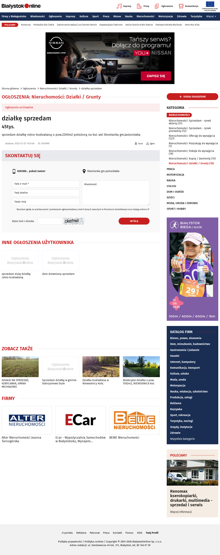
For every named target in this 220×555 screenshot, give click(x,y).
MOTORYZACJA (175, 174)
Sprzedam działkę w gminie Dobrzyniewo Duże (59, 381)
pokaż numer (37, 171)
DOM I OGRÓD (175, 191)
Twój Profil (152, 532)
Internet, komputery (182, 362)
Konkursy (26, 25)
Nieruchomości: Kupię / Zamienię (190, 158)
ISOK (139, 532)
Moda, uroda (178, 379)
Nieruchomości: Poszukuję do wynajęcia (193, 143)
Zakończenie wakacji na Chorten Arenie (77, 25)
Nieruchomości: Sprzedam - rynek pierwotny (190, 130)
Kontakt (117, 532)
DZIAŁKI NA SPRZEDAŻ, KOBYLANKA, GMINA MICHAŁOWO (15, 383)
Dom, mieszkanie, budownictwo (190, 344)
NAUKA (171, 180)
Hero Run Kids (192, 25)
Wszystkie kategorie (182, 438)
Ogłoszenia (167, 6)
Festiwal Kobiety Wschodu (169, 25)
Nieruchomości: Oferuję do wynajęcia (192, 135)
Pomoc (129, 532)
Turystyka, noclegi (181, 421)
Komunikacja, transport (185, 367)
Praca (106, 16)
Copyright (111, 541)
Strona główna (10, 88)
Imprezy (127, 6)
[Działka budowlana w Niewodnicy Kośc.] (100, 366)
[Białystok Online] (21, 6)
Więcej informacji (181, 511)
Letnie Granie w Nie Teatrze (139, 25)
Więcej (210, 16)
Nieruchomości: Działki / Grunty (58, 88)
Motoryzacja (165, 16)
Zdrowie (181, 16)
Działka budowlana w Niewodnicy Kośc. (95, 381)
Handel (174, 355)
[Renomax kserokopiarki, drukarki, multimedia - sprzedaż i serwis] (192, 473)
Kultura (84, 16)
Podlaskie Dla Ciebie (43, 25)
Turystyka (196, 16)
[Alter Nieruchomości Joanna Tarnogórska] (27, 420)
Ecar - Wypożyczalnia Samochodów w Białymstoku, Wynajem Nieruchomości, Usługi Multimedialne (81, 439)
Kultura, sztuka (179, 373)
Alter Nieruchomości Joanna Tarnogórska (21, 439)
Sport (95, 16)
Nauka (129, 16)
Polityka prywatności (70, 541)
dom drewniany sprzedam (58, 274)
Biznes (117, 16)
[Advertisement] (81, 312)
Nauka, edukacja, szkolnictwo (189, 391)
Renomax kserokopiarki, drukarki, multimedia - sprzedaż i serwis (191, 498)
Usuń (140, 143)
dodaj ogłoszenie (194, 96)
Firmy (146, 6)
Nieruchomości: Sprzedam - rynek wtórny (190, 122)
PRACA (171, 169)
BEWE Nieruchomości (124, 437)
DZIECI (171, 197)
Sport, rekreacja (180, 415)
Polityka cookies (94, 541)
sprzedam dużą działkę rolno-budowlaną (16, 275)
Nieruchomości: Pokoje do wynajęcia (191, 151)
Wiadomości (37, 16)
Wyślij (134, 221)
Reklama (175, 403)
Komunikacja (191, 6)
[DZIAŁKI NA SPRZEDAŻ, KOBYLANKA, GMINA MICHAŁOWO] (20, 366)
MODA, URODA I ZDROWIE (182, 203)
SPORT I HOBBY (176, 209)
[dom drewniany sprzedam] (60, 260)
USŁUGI (171, 186)
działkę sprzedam (91, 88)
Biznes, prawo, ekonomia (185, 338)
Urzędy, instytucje (181, 427)
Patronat (95, 532)
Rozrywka (176, 409)
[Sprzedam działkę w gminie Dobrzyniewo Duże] (60, 366)
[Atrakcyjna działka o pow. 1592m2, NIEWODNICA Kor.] (141, 366)
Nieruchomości (145, 16)
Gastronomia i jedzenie (184, 350)
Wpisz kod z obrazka (23, 221)
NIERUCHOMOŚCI (179, 115)
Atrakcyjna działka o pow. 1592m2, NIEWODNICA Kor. (139, 381)
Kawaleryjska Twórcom (111, 25)
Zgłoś (152, 143)
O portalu (67, 532)
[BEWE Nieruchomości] (134, 420)
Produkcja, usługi (181, 397)
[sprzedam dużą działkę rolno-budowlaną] (20, 260)
